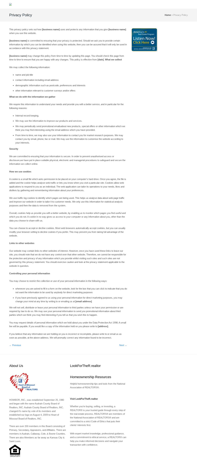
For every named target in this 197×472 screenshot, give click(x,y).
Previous (15, 345)
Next (123, 345)
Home (168, 15)
